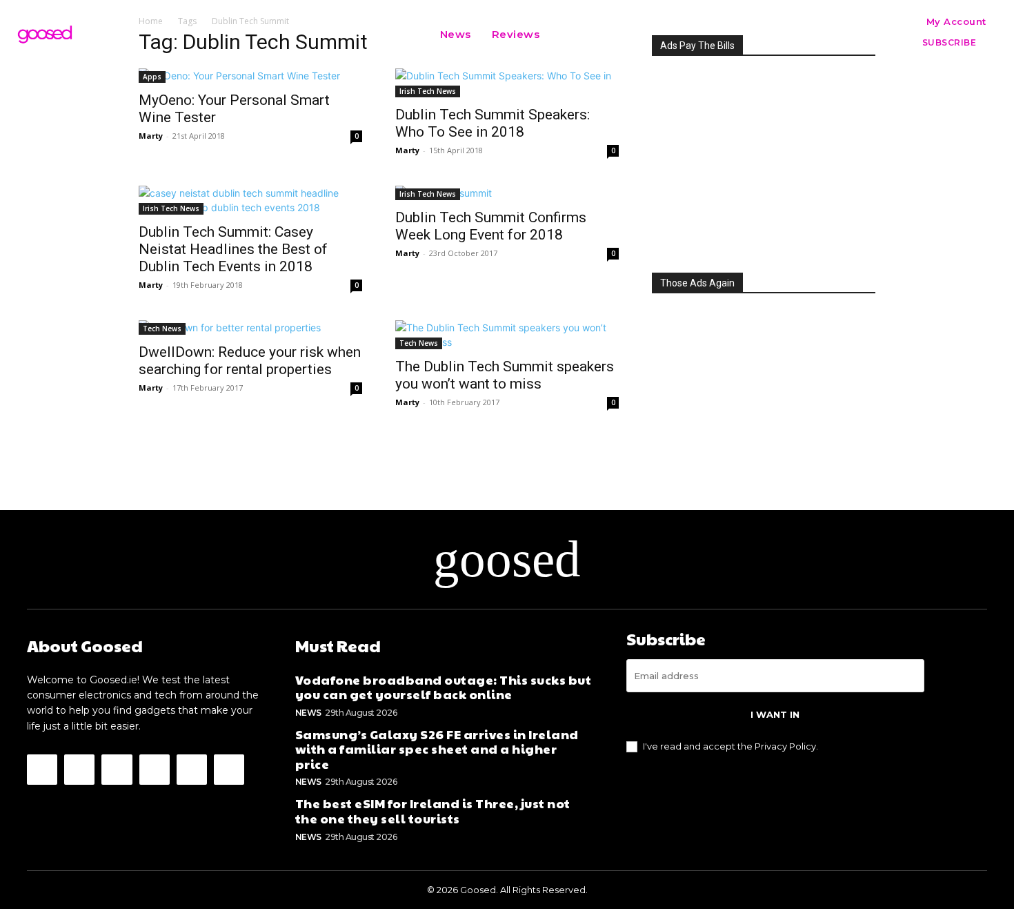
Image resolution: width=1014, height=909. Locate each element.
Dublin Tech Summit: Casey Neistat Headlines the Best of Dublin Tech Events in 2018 (233, 249)
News (308, 712)
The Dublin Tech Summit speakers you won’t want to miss (504, 375)
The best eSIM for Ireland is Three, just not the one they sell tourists (432, 810)
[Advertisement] (763, 160)
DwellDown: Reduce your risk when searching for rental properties (250, 361)
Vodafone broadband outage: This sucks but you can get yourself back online (443, 687)
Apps (152, 76)
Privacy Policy (785, 746)
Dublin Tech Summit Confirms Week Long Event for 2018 (490, 226)
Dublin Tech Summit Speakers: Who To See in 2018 (492, 123)
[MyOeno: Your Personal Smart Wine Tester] (250, 75)
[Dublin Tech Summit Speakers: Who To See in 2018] (507, 82)
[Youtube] (229, 769)
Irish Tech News (427, 91)
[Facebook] (42, 769)
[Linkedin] (116, 769)
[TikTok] (192, 769)
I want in (774, 714)
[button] (567, 34)
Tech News (162, 328)
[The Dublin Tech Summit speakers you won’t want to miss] (507, 334)
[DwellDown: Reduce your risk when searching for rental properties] (250, 327)
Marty (151, 135)
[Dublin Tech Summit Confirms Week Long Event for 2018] (507, 193)
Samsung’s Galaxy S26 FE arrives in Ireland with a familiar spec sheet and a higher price (437, 748)
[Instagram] (79, 769)
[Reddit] (154, 769)
